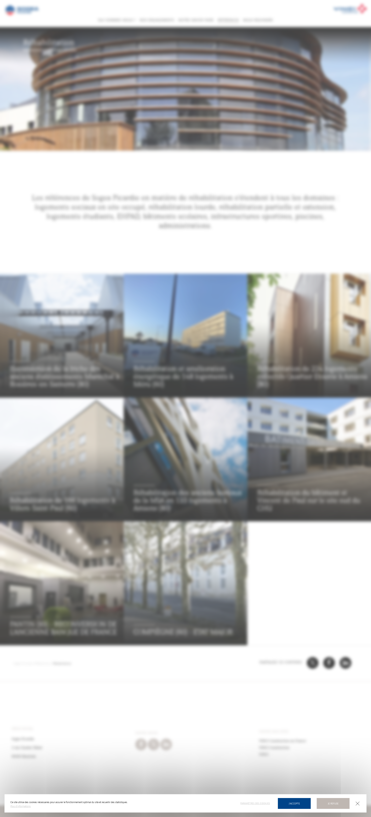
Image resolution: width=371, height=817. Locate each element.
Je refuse (333, 803)
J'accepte (294, 803)
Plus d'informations (20, 806)
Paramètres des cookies (255, 803)
